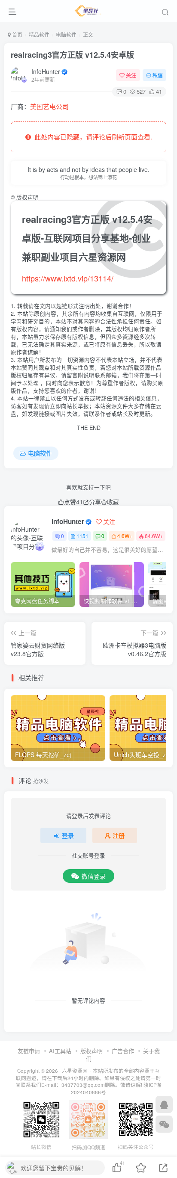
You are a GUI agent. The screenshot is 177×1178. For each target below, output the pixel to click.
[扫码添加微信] (164, 1124)
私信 (158, 75)
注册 (119, 835)
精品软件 (39, 34)
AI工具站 (60, 1051)
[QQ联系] (164, 1104)
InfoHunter (45, 71)
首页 (16, 34)
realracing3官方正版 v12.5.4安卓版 (72, 54)
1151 (82, 535)
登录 (68, 835)
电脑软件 (66, 34)
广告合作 (123, 1051)
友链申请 (29, 1051)
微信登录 (94, 876)
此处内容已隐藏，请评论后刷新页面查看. (91, 136)
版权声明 (91, 1051)
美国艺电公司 (49, 106)
